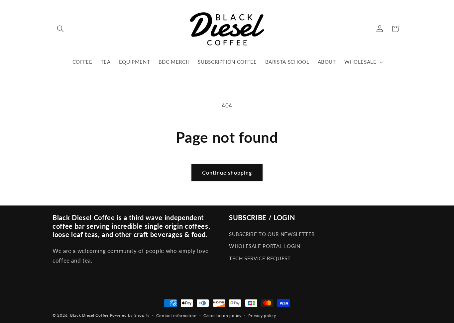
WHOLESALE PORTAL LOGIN (264, 246)
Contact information (176, 315)
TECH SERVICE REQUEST (260, 258)
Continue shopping (227, 172)
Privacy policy (262, 315)
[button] (60, 29)
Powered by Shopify (130, 315)
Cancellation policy (222, 315)
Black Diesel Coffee (89, 315)
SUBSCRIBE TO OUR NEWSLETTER (272, 234)
